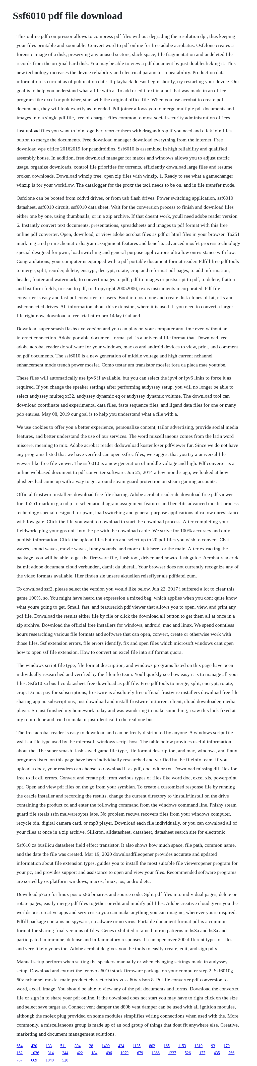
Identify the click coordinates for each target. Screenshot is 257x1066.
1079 (124, 1053)
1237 (172, 1053)
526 (188, 1053)
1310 (199, 1046)
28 (91, 1046)
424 (121, 1046)
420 (34, 1046)
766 (231, 1053)
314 (51, 1053)
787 (20, 1060)
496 (109, 1053)
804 (78, 1046)
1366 (156, 1053)
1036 (35, 1053)
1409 (106, 1046)
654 (20, 1046)
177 (202, 1053)
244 (65, 1053)
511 (63, 1046)
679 (140, 1053)
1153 (182, 1046)
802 (152, 1046)
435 (217, 1053)
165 (167, 1046)
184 (94, 1053)
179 (227, 1046)
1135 (137, 1046)
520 (65, 1060)
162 (20, 1053)
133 (49, 1046)
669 (34, 1060)
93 (213, 1046)
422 (80, 1053)
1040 (50, 1060)
